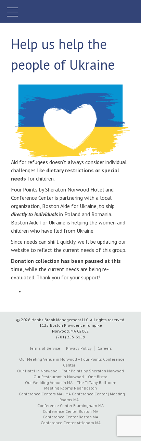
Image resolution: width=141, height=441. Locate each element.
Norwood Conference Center (70, 11)
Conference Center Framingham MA (70, 405)
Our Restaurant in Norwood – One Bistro (70, 376)
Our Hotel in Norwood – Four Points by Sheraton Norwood (70, 370)
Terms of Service (44, 348)
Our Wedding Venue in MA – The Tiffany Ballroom (70, 382)
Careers (105, 348)
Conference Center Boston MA (70, 411)
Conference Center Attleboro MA (71, 422)
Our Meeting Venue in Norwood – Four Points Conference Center (72, 362)
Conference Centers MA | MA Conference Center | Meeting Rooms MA (72, 396)
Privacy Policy (79, 348)
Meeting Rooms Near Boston (70, 388)
